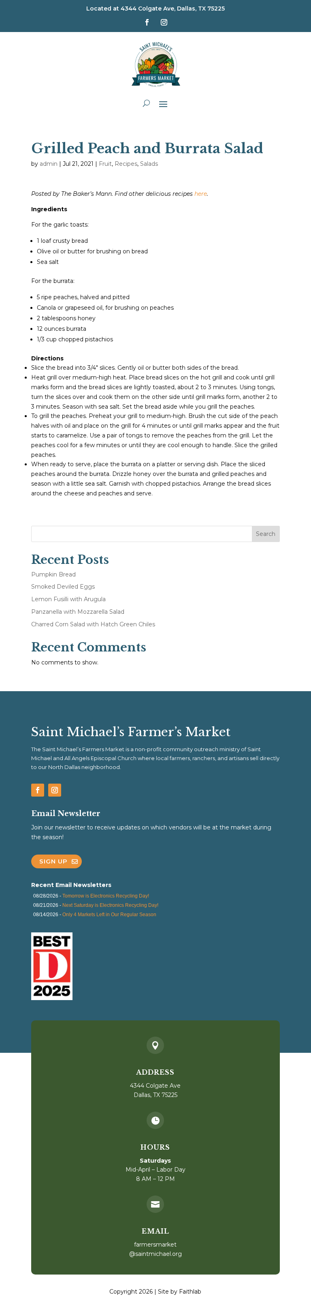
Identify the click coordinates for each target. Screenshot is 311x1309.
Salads (149, 163)
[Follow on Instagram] (164, 22)
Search (265, 534)
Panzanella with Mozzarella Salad (77, 611)
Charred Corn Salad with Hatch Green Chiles (93, 624)
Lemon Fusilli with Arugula (68, 599)
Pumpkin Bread (53, 574)
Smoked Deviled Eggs (63, 586)
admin (49, 163)
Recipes (126, 163)
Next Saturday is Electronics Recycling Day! (110, 905)
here (200, 193)
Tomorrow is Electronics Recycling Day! (105, 896)
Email (155, 1231)
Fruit (105, 163)
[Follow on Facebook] (147, 22)
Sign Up (53, 861)
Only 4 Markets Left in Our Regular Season (109, 914)
